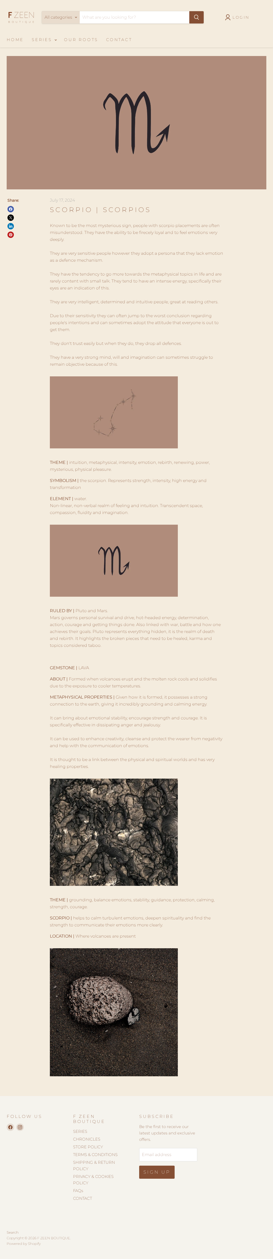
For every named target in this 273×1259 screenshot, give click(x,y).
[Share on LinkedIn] (10, 226)
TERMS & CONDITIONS (95, 1154)
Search (13, 1232)
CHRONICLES (86, 1139)
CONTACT (119, 39)
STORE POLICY (88, 1146)
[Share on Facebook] (10, 209)
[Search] (196, 17)
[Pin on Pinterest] (10, 235)
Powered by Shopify (24, 1243)
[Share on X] (10, 217)
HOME (15, 39)
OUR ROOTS (81, 39)
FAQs (78, 1190)
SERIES (43, 39)
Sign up (156, 1172)
